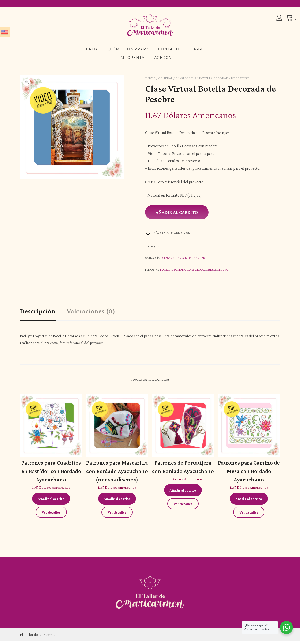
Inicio (150, 78)
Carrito (200, 49)
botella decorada (173, 269)
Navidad (199, 258)
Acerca (162, 58)
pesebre (211, 269)
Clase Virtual (171, 258)
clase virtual (196, 269)
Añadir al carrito (177, 212)
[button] (26, 82)
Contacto (169, 49)
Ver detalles (51, 512)
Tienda (90, 49)
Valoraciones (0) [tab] (91, 311)
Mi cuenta (133, 58)
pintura (222, 269)
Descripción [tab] (38, 311)
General (165, 78)
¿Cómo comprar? (128, 49)
